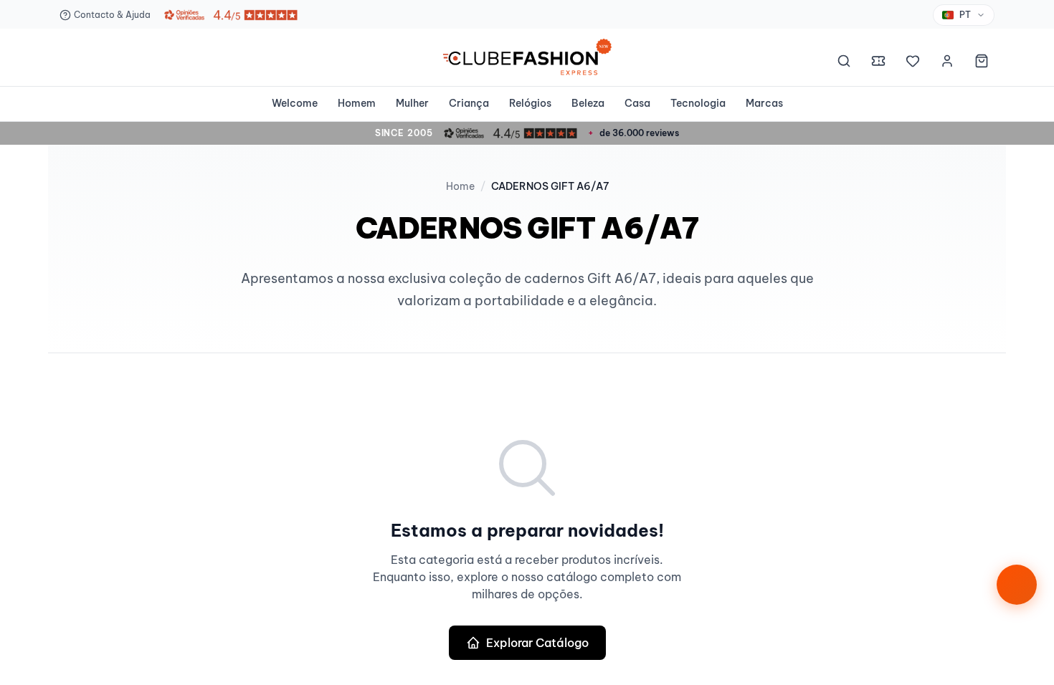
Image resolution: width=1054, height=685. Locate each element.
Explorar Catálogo (537, 643)
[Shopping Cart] (981, 63)
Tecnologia (698, 103)
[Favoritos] (913, 63)
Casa (637, 103)
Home (460, 186)
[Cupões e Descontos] (878, 63)
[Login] (947, 63)
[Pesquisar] (844, 63)
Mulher (412, 103)
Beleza (587, 103)
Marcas (764, 103)
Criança (469, 103)
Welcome (295, 103)
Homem (357, 103)
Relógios (530, 103)
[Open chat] (1017, 585)
